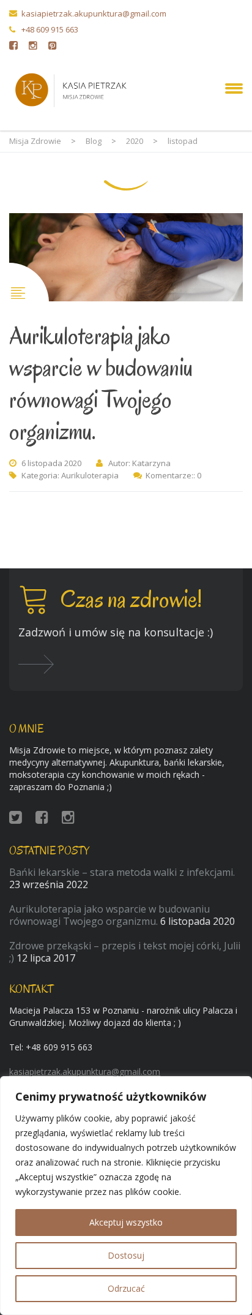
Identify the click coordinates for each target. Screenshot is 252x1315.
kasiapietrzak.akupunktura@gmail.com (93, 13)
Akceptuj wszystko (126, 1222)
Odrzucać (126, 1288)
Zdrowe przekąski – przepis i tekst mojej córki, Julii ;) (124, 952)
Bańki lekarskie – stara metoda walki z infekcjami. (122, 872)
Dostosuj (126, 1255)
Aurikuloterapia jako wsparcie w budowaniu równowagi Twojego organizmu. (101, 383)
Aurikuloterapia (90, 475)
